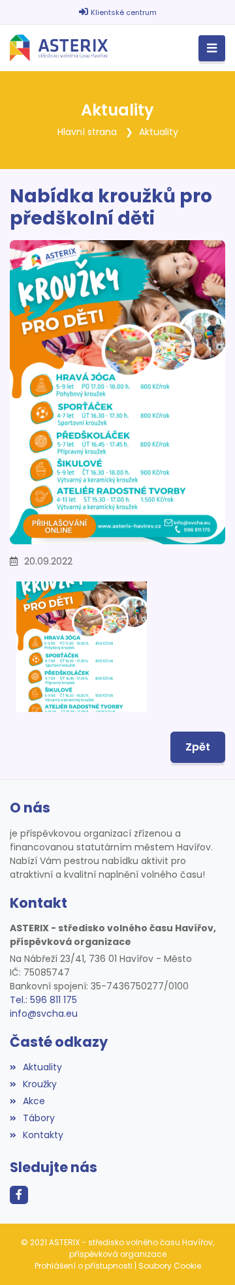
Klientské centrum (124, 12)
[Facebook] (19, 1195)
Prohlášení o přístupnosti (84, 1265)
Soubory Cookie (169, 1265)
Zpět (197, 746)
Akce (34, 1100)
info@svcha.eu (44, 1013)
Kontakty (43, 1134)
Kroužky (40, 1084)
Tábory (39, 1117)
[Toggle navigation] (211, 48)
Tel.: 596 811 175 (43, 999)
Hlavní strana (87, 131)
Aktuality (158, 131)
